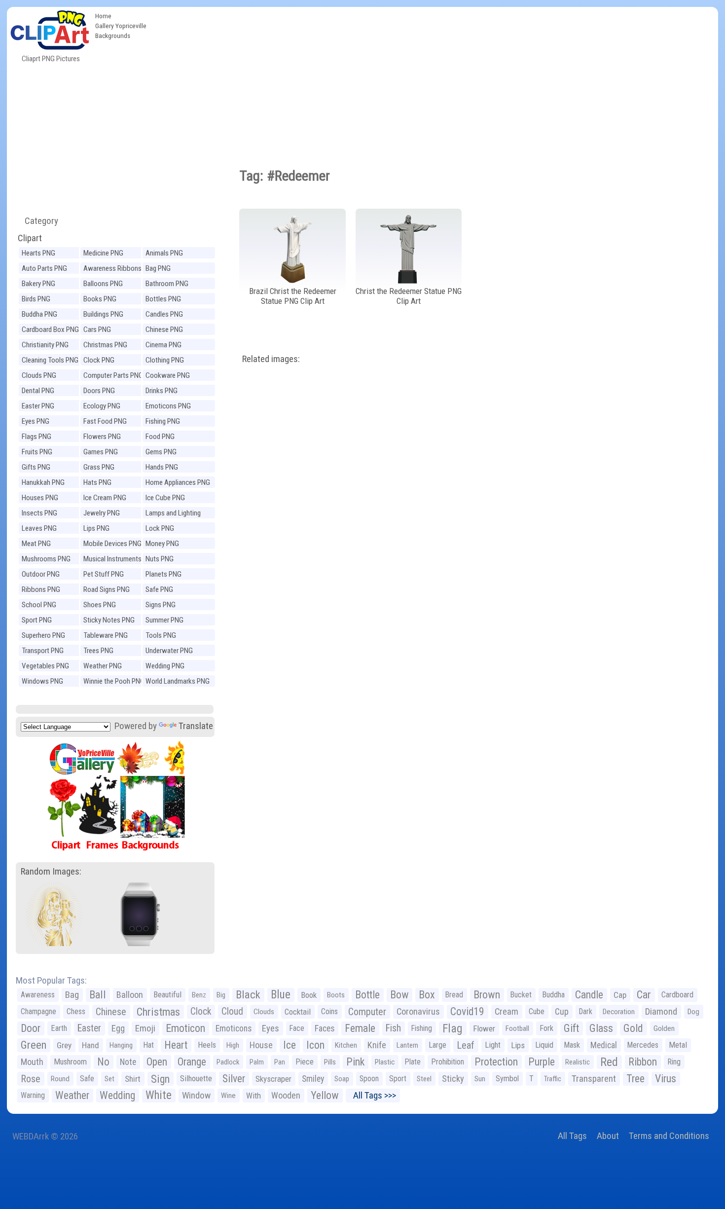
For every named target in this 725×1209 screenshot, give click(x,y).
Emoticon (185, 1028)
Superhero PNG (43, 635)
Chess (76, 1011)
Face (297, 1028)
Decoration (619, 1011)
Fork (546, 1028)
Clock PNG (98, 360)
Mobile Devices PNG (112, 543)
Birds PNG (36, 298)
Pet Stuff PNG (103, 574)
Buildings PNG (103, 314)
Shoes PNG (99, 604)
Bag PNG (158, 268)
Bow (399, 995)
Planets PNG (163, 574)
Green (33, 1045)
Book (309, 995)
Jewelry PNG (101, 513)
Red (609, 1062)
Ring (674, 1061)
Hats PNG (97, 482)
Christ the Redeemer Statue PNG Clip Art (409, 296)
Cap (620, 995)
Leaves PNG (39, 528)
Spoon (369, 1078)
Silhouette (196, 1078)
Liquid (544, 1045)
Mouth (32, 1062)
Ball (97, 995)
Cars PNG (97, 329)
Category (37, 220)
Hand (90, 1045)
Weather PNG (102, 665)
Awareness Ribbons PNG (112, 269)
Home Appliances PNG (177, 482)
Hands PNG (161, 467)
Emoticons (234, 1028)
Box (427, 995)
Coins (329, 1011)
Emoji (145, 1028)
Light (493, 1045)
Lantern (407, 1045)
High (232, 1045)
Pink (355, 1062)
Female (360, 1028)
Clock (200, 1011)
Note (128, 1062)
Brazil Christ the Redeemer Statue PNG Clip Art (292, 296)
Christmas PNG (105, 344)
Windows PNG (42, 681)
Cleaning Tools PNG (50, 360)
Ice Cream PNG (104, 497)
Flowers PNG (102, 436)
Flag (452, 1028)
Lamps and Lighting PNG (173, 514)
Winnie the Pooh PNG (114, 681)
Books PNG (99, 298)
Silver (233, 1078)
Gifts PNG (36, 467)
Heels (207, 1045)
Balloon (129, 994)
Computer (367, 1012)
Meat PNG (36, 543)
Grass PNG (98, 467)
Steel (424, 1078)
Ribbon (642, 1062)
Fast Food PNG (105, 421)
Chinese (111, 1012)
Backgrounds (112, 35)
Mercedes (642, 1045)
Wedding (117, 1095)
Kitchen (346, 1045)
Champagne (38, 1011)
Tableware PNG (105, 635)
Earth (59, 1028)
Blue (280, 994)
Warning (33, 1095)
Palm (257, 1062)
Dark (585, 1011)
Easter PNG (38, 406)
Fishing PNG (162, 421)
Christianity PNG (45, 344)
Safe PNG (159, 589)
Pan (279, 1062)
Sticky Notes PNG (109, 620)
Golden (664, 1028)
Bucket (521, 994)
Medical (603, 1045)
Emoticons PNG (168, 406)
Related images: (271, 359)
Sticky (453, 1078)
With (253, 1095)
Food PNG (160, 436)
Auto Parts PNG (44, 268)
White (158, 1095)
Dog (693, 1011)
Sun (479, 1078)
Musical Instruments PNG (112, 560)
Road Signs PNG (106, 589)
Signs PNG (160, 604)
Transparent (594, 1078)
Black (248, 994)
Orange (192, 1062)
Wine (228, 1095)
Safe (87, 1078)
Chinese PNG (164, 329)
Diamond (661, 1011)
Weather (72, 1095)
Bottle (367, 995)
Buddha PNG (39, 314)
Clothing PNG (164, 360)
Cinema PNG (163, 344)
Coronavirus (418, 1011)
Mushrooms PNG (46, 558)
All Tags (572, 1135)
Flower (484, 1028)
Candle (589, 995)
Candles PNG (164, 314)
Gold (633, 1028)
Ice (289, 1045)
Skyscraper (273, 1079)
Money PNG (162, 543)
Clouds (264, 1011)
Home (103, 16)
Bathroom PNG (166, 283)
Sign (160, 1078)
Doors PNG (99, 390)
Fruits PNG (37, 451)
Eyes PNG (35, 421)
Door (30, 1028)
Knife (376, 1045)
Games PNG (100, 451)
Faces (324, 1028)
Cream (506, 1011)
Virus (665, 1078)
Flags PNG (36, 436)
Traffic (552, 1078)
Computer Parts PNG (113, 375)
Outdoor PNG (41, 574)
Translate (196, 726)
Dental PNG (38, 390)
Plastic (385, 1062)
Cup (562, 1011)
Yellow (325, 1095)
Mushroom (70, 1061)
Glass (601, 1028)
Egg (118, 1028)
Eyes (270, 1028)
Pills (330, 1062)
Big (221, 994)
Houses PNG (40, 497)
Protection (496, 1062)
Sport (397, 1078)
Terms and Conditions (669, 1135)
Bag (72, 994)
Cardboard (677, 994)
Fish (393, 1028)
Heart (175, 1045)
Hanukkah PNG (43, 482)
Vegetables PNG (45, 665)
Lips (518, 1045)
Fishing (421, 1028)
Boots (336, 994)
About (608, 1135)
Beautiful (167, 994)
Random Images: (51, 871)
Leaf (465, 1045)
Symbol (507, 1078)
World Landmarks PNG (177, 681)
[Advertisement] (434, 81)
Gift (571, 1028)
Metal (678, 1045)
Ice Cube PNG (165, 497)
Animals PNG (164, 253)
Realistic (577, 1062)
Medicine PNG (103, 253)
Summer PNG (164, 620)
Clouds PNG (39, 375)
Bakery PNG (38, 283)
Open (156, 1062)
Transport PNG (43, 650)
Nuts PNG (159, 558)
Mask (572, 1045)
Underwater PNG (169, 650)
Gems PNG (161, 451)
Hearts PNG (38, 253)
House (261, 1045)
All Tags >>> (372, 1095)
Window (196, 1095)
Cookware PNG (167, 375)
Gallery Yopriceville (120, 26)
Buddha (553, 994)
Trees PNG (98, 650)
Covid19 (467, 1011)
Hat (148, 1045)
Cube (536, 1011)
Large (437, 1045)
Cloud (232, 1011)
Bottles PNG (163, 298)
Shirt (133, 1079)
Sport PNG (37, 620)
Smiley (313, 1079)
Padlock (228, 1062)
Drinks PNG (161, 390)
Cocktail (298, 1012)
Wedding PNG (164, 665)
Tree (635, 1078)
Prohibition (447, 1061)
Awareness (38, 994)
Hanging (121, 1045)
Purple (541, 1062)
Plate (413, 1061)
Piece (304, 1061)
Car (644, 995)
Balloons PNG (103, 283)
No (103, 1062)
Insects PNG (39, 513)
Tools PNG (160, 635)
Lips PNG (96, 528)
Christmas (158, 1011)
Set (109, 1078)
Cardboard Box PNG (50, 329)
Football (517, 1028)
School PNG (39, 604)
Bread (454, 994)
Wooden (285, 1095)
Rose (30, 1079)
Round (60, 1078)
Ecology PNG (101, 406)
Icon (315, 1045)
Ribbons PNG (41, 589)
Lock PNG (159, 528)
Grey (64, 1045)
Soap (341, 1078)
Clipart (30, 238)
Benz (199, 994)
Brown (486, 995)
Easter (89, 1028)
